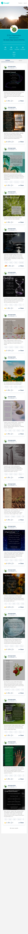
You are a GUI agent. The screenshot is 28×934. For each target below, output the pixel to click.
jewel (11, 181)
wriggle (13, 516)
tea (5, 430)
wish (6, 732)
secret (21, 386)
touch (6, 775)
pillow (21, 347)
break (18, 430)
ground (18, 516)
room (15, 474)
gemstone (16, 181)
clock (16, 304)
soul (18, 603)
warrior (12, 646)
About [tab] (20, 60)
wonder (6, 386)
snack (10, 430)
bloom (20, 474)
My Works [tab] (8, 60)
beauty (6, 646)
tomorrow (7, 516)
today (23, 516)
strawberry (7, 689)
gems (6, 181)
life (11, 386)
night (14, 603)
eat (14, 430)
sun (9, 603)
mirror (21, 646)
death (11, 474)
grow (23, 689)
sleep (6, 474)
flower (15, 386)
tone (24, 775)
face (20, 304)
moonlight (21, 262)
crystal (22, 181)
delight (16, 347)
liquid (23, 430)
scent (19, 775)
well (16, 732)
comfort (11, 347)
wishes (11, 732)
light (6, 347)
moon (16, 262)
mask (17, 646)
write (16, 560)
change (22, 603)
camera (19, 819)
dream (6, 560)
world (11, 775)
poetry (11, 262)
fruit (13, 689)
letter (21, 560)
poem (6, 262)
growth (17, 689)
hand (10, 819)
